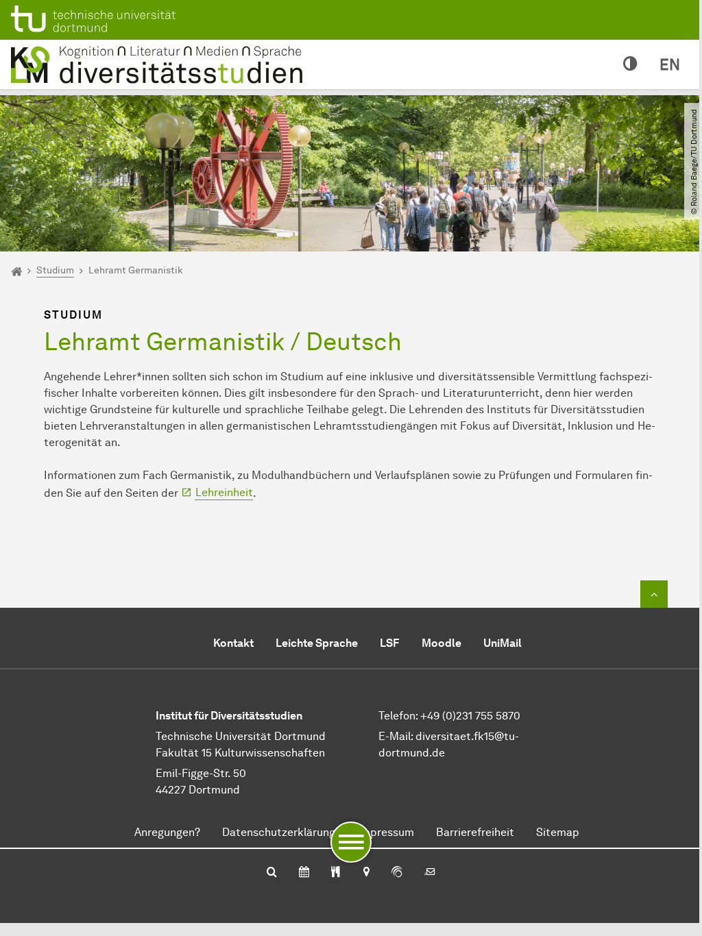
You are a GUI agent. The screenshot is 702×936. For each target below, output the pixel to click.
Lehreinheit (224, 492)
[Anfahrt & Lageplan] (365, 873)
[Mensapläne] (335, 873)
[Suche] (272, 873)
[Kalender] (304, 873)
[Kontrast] (630, 64)
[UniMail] (429, 873)
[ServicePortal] (396, 873)
